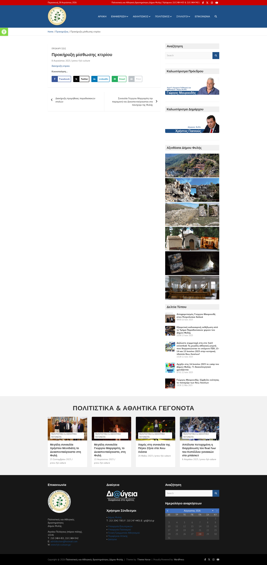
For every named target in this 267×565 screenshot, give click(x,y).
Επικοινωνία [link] (202, 16)
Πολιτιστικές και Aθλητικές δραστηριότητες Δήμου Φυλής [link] (94, 559)
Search (215, 55)
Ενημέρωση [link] (118, 16)
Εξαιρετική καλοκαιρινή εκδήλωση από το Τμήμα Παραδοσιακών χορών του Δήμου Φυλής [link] (197, 330)
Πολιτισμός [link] (162, 16)
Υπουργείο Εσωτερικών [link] (120, 526)
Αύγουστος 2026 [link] (192, 510)
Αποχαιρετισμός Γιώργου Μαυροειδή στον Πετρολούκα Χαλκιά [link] (196, 315)
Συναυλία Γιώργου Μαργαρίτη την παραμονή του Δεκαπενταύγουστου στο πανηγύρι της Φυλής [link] (132, 101)
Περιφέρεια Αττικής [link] (118, 536)
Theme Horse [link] (143, 559)
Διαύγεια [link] (112, 539)
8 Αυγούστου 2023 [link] (61, 60)
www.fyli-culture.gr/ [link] (61, 544)
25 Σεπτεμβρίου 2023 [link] (60, 459)
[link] (4, 32)
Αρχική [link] (102, 16)
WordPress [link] (179, 559)
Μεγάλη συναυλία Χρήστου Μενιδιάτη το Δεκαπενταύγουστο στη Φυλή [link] (65, 450)
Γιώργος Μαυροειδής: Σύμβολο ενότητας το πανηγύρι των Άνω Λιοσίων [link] (198, 381)
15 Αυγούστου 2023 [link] (104, 459)
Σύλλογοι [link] (182, 16)
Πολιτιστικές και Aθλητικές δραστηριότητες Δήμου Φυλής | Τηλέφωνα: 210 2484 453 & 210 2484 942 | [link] (155, 2)
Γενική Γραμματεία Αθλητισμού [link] (124, 532)
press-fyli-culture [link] (81, 60)
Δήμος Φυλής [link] (115, 517)
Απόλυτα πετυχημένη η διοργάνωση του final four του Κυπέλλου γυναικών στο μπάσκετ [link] (199, 450)
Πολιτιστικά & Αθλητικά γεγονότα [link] (64, 435)
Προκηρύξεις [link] (59, 48)
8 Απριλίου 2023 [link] (190, 459)
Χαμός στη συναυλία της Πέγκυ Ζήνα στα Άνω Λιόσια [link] (154, 448)
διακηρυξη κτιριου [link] (61, 65)
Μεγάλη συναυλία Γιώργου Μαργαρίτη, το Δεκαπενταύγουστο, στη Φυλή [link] (110, 450)
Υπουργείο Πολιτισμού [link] (119, 529)
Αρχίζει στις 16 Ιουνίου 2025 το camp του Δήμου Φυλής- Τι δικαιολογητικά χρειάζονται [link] (198, 367)
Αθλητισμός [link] (140, 16)
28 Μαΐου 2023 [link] (145, 455)
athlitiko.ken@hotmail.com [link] (64, 541)
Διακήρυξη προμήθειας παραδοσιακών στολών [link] (75, 100)
